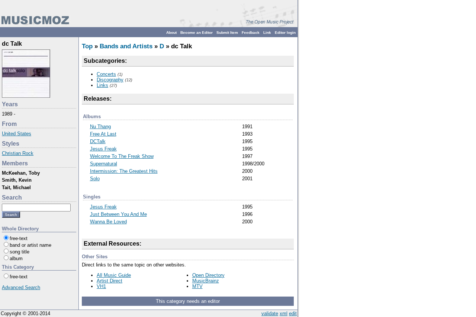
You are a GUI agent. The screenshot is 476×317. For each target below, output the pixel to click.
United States (16, 133)
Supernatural (103, 163)
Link (267, 32)
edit (293, 313)
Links (102, 85)
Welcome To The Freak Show (122, 156)
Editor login (285, 32)
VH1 (101, 286)
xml (283, 313)
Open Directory (208, 275)
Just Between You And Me (118, 214)
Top (87, 46)
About (171, 32)
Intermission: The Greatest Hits (124, 171)
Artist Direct (109, 281)
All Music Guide (114, 275)
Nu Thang (100, 126)
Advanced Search (21, 287)
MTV (197, 286)
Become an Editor (196, 32)
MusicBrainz (205, 281)
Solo (95, 178)
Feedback (251, 32)
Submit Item (227, 32)
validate (269, 313)
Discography (110, 80)
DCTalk (98, 141)
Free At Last (103, 134)
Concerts (106, 74)
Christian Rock (17, 153)
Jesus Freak (103, 149)
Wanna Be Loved (108, 221)
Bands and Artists (126, 46)
